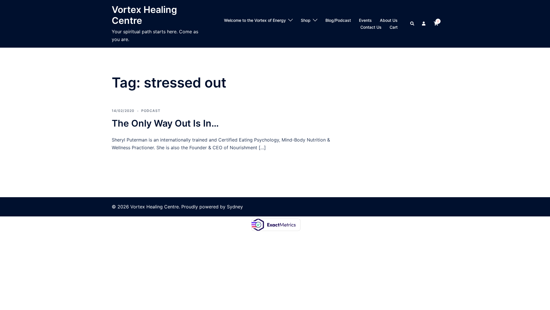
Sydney (235, 207)
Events (365, 20)
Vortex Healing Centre (144, 15)
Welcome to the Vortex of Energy (255, 20)
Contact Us (371, 27)
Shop (306, 20)
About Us (389, 20)
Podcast (150, 110)
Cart (394, 27)
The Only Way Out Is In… (165, 123)
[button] (412, 24)
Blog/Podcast (338, 20)
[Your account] (424, 24)
